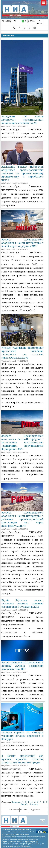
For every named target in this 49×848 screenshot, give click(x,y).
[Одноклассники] (29, 28)
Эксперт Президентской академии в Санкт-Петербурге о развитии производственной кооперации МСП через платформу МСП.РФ (22, 519)
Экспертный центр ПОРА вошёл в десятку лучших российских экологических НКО (22, 666)
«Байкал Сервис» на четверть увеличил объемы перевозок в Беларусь (22, 736)
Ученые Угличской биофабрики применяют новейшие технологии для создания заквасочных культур (22, 352)
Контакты (14, 809)
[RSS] (19, 28)
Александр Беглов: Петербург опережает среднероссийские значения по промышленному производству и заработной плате (22, 173)
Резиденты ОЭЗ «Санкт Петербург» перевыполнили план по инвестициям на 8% (22, 120)
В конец (34, 804)
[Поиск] (14, 28)
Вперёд (24, 804)
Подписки (35, 809)
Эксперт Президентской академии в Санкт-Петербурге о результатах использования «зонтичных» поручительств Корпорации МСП (22, 442)
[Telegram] (34, 28)
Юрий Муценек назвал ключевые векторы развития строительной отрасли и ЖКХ (22, 603)
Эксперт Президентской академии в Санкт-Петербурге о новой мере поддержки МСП (22, 243)
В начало (16, 802)
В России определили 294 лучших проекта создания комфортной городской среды (22, 759)
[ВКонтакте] (24, 28)
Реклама (24, 809)
